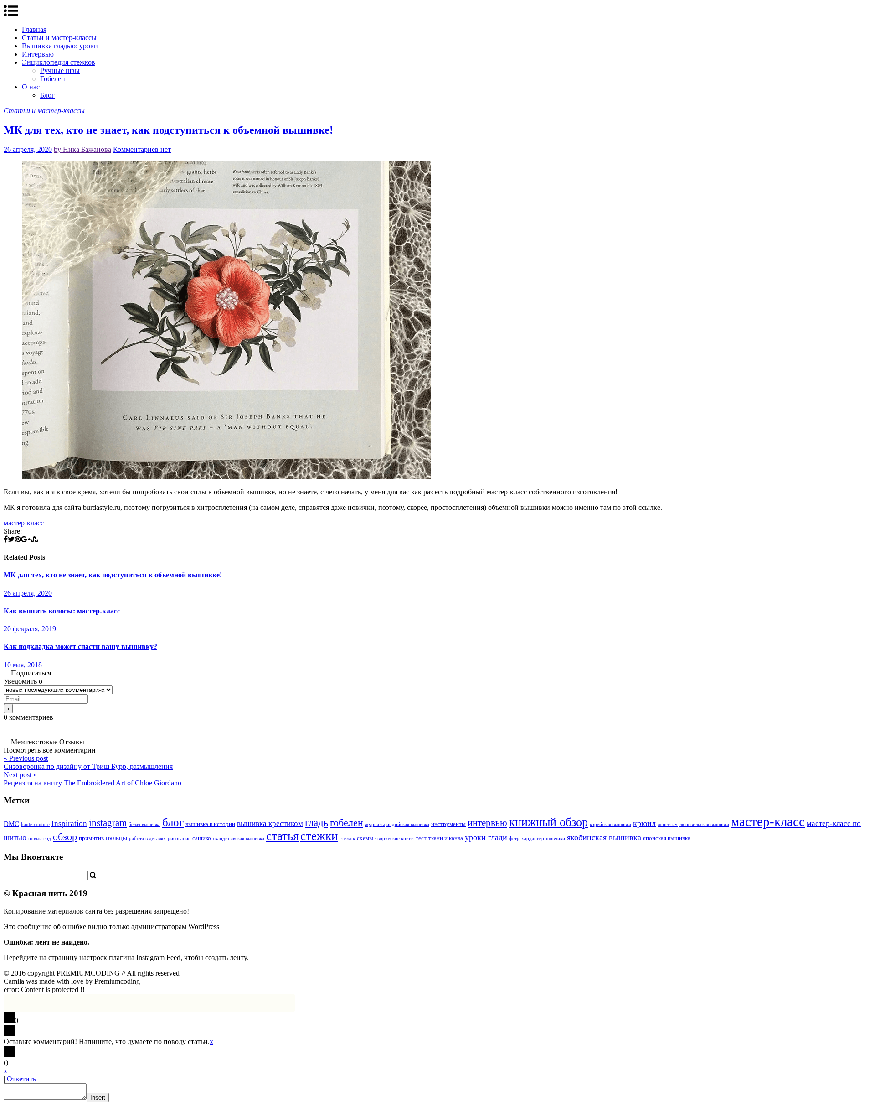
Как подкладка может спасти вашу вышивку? (80, 646)
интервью (487, 822)
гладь (316, 822)
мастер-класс (24, 523)
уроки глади (486, 837)
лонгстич (668, 824)
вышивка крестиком (270, 823)
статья (282, 836)
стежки (319, 836)
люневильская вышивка (704, 824)
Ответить (21, 1079)
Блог (47, 95)
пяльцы (116, 837)
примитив (91, 838)
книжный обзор (548, 822)
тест (421, 838)
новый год (39, 838)
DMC (11, 823)
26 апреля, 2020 (28, 149)
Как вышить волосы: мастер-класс (62, 611)
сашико (201, 838)
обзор (65, 836)
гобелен (346, 822)
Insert (97, 1097)
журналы (375, 824)
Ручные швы (60, 70)
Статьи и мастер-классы (59, 38)
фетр (514, 838)
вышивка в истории (210, 823)
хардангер (532, 838)
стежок (347, 838)
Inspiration (69, 823)
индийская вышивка (407, 824)
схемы (365, 838)
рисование (179, 838)
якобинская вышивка (604, 837)
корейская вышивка (610, 824)
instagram (108, 823)
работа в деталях (147, 838)
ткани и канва (445, 838)
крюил (644, 823)
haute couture (35, 824)
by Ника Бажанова (82, 149)
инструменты (448, 823)
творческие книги (394, 838)
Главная (34, 29)
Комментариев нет (142, 149)
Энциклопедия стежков (58, 62)
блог (173, 822)
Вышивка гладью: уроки (60, 46)
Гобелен (52, 79)
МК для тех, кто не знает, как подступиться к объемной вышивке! (168, 130)
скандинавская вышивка (238, 838)
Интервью (38, 54)
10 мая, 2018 (23, 665)
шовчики (555, 838)
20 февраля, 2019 (30, 629)
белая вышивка (144, 824)
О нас (31, 87)
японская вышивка (666, 838)
